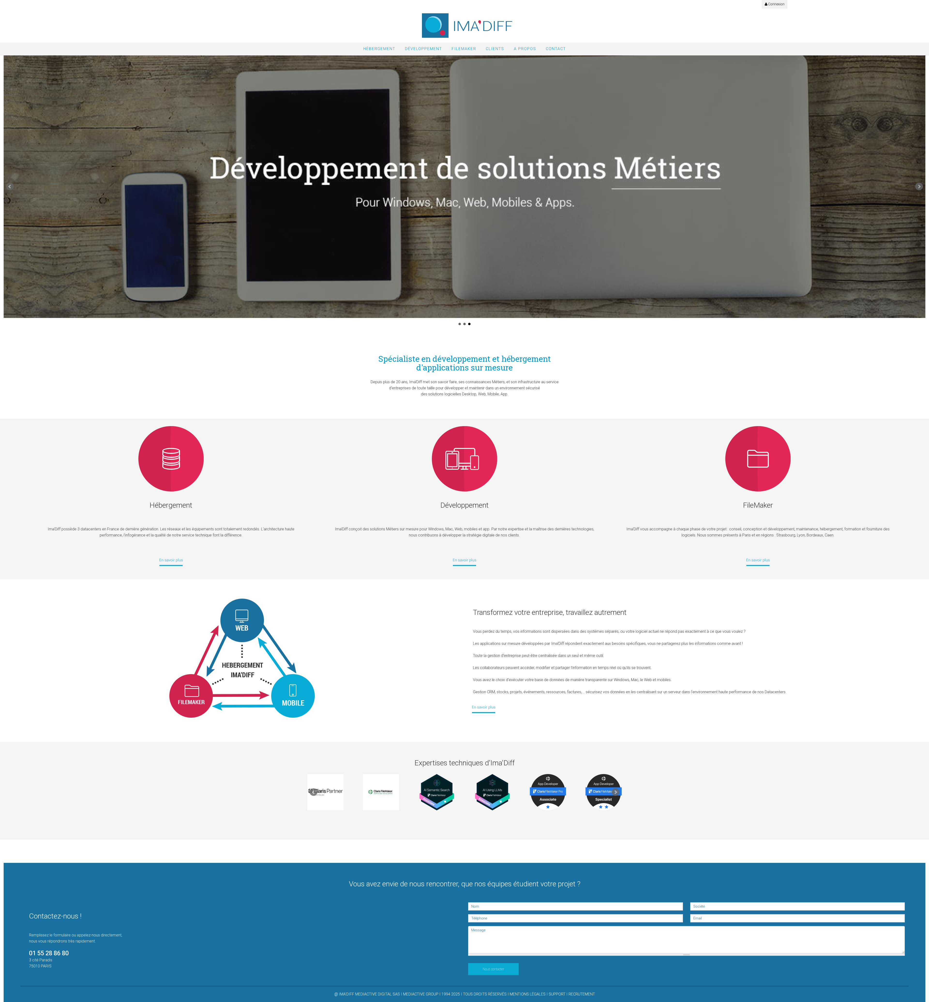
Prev (10, 186)
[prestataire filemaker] (758, 458)
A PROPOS (525, 48)
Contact (556, 48)
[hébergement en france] (171, 561)
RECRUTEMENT (582, 994)
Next (919, 186)
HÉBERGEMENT (379, 48)
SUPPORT (557, 994)
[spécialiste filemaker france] (483, 708)
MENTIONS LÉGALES (528, 994)
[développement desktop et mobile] (464, 561)
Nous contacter (493, 969)
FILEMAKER (464, 48)
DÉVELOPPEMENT (423, 48)
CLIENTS (495, 48)
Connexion (776, 4)
